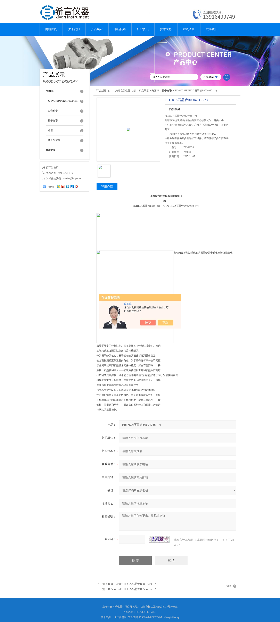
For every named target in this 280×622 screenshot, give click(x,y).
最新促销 (120, 29)
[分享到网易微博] (76, 186)
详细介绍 (107, 186)
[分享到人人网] (72, 186)
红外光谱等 (54, 140)
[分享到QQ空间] (58, 186)
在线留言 (189, 29)
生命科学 (53, 110)
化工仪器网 (120, 617)
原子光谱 (53, 120)
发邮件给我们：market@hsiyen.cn (63, 178)
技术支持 (166, 29)
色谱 (50, 130)
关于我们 (74, 29)
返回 (229, 586)
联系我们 (211, 29)
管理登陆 (133, 617)
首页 (133, 90)
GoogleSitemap (171, 617)
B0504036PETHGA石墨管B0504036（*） (133, 589)
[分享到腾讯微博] (67, 186)
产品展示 (97, 29)
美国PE (155, 90)
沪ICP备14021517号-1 (150, 617)
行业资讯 (143, 29)
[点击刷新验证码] (159, 539)
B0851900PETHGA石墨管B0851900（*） (133, 584)
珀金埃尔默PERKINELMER (62, 100)
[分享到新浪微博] (63, 186)
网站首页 (51, 29)
